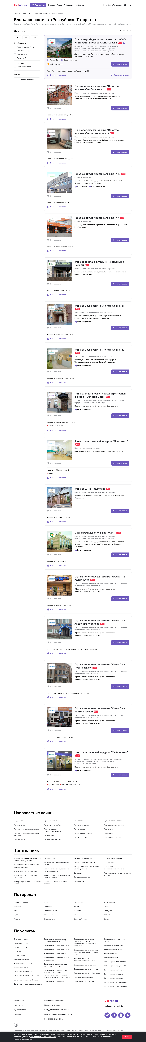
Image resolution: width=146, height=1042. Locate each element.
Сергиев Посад (80, 919)
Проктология (19, 825)
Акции (59, 5)
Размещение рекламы (54, 1000)
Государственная (24, 67)
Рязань (17, 919)
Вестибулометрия (111, 953)
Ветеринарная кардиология (115, 966)
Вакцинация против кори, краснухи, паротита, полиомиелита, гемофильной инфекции (85, 942)
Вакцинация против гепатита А (56, 945)
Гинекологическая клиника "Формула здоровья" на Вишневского (96, 88)
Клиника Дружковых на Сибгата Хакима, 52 (99, 349)
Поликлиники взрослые (113, 858)
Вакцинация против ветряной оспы (28, 984)
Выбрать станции (27, 80)
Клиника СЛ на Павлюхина (89, 488)
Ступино (107, 919)
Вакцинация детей (21, 968)
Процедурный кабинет (53, 825)
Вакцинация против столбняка (86, 969)
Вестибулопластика (112, 958)
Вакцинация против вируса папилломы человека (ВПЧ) (55, 940)
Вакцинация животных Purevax (26, 980)
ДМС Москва (20, 1010)
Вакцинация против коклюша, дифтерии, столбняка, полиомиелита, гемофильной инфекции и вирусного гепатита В (57, 973)
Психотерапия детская (83, 833)
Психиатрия (49, 835)
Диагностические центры (84, 862)
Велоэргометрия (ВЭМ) (113, 949)
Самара (17, 907)
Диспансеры (109, 862)
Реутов (107, 907)
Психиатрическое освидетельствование (53, 830)
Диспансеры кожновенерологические (114, 867)
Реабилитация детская (113, 837)
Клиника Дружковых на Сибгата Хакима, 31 (99, 305)
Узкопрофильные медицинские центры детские (86, 867)
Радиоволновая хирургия (114, 825)
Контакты (18, 1005)
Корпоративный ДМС (53, 1019)
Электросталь (109, 902)
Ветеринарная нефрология (114, 974)
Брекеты (17, 951)
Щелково (77, 911)
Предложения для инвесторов (58, 1014)
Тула (16, 915)
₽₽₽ (34, 37)
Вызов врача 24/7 (24, 54)
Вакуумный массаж (21, 959)
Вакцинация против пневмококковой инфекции (84, 959)
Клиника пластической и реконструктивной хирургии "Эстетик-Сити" (100, 395)
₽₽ (26, 37)
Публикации (69, 5)
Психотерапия (80, 829)
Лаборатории (49, 858)
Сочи (76, 915)
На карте (126, 30)
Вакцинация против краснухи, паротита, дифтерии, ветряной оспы (86, 952)
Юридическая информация (56, 1010)
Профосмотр (19, 839)
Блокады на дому (21, 939)
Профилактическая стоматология (27, 829)
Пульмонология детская (113, 821)
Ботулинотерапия (21, 943)
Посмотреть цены (121, 75)
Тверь (46, 902)
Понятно (126, 1037)
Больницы (78, 873)
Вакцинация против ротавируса (86, 965)
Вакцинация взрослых (23, 963)
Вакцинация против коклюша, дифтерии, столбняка (56, 965)
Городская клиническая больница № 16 (97, 174)
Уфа (15, 911)
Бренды (17, 1014)
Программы (40, 5)
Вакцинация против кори (54, 981)
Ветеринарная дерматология (115, 962)
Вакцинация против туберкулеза (87, 973)
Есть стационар (23, 51)
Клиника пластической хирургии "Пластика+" (101, 441)
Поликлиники (79, 881)
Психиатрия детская (52, 839)
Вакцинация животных (23, 972)
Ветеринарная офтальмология (116, 982)
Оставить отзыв (120, 64)
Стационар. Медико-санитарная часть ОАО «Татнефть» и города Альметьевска (100, 41)
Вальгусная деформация (84, 981)
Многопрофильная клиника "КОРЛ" (95, 532)
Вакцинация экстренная (83, 977)
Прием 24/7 (21, 58)
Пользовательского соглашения (43, 1037)
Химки (76, 907)
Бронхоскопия (20, 955)
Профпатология (50, 821)
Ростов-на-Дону (50, 911)
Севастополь (49, 919)
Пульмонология (80, 837)
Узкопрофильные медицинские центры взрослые (56, 870)
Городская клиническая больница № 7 (96, 217)
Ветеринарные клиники (83, 858)
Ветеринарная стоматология (115, 986)
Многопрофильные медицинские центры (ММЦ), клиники (27, 859)
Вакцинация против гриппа (55, 953)
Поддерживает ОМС (25, 47)
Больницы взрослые (82, 877)
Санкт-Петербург (21, 902)
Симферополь (49, 915)
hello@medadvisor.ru (116, 1006)
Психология (78, 821)
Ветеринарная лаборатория (115, 970)
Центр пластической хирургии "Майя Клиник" (101, 752)
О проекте (19, 1000)
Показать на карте (58, 75)
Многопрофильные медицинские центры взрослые (27, 866)
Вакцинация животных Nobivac (26, 976)
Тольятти (107, 915)
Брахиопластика (20, 947)
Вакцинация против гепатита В (56, 949)
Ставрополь (79, 902)
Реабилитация (109, 833)
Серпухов (108, 911)
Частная (20, 63)
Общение (80, 5)
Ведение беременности (113, 945)
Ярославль (48, 907)
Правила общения (52, 1005)
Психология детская (82, 825)
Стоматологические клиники (25, 871)
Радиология (108, 829)
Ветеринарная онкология (114, 978)
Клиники (51, 5)
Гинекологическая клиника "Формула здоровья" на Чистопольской (96, 132)
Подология (18, 821)
